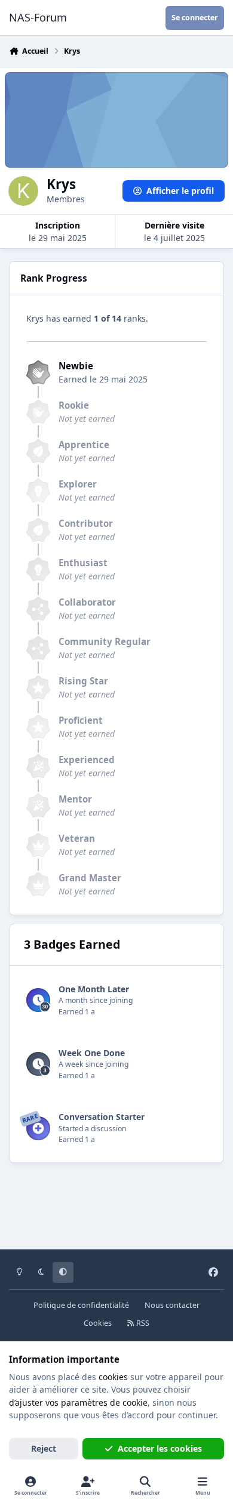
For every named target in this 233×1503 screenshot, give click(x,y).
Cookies (98, 1323)
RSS (141, 1323)
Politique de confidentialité (81, 1305)
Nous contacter (172, 1305)
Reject (43, 1448)
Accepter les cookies (160, 1448)
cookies (113, 1376)
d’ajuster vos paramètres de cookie (78, 1402)
